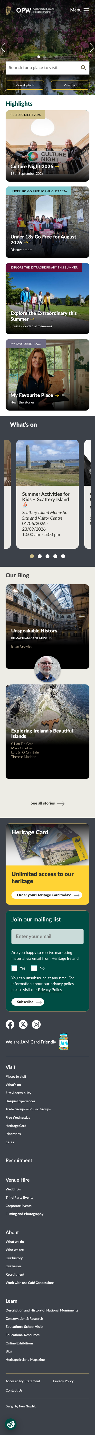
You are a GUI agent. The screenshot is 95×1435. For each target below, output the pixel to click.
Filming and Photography (24, 1214)
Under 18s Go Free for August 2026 (43, 240)
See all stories (43, 803)
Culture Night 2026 (31, 166)
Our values (13, 1266)
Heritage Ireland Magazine (25, 1360)
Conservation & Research (24, 1319)
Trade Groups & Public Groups (28, 1109)
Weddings (13, 1189)
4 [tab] (56, 56)
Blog (9, 1351)
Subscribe (25, 1002)
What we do (15, 1242)
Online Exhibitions (19, 1343)
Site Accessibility (18, 1093)
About (12, 1232)
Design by (21, 1406)
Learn (11, 1301)
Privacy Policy (50, 990)
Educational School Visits (24, 1327)
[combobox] (43, 67)
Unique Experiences (20, 1101)
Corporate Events (18, 1206)
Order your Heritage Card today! (44, 895)
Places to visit (16, 1076)
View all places (25, 85)
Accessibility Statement (23, 1381)
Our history (14, 1258)
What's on (23, 425)
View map (70, 85)
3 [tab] (50, 56)
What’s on (13, 1085)
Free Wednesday (18, 1117)
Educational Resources (22, 1335)
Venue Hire (18, 1180)
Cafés (10, 1142)
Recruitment (19, 1160)
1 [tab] (39, 56)
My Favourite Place (31, 395)
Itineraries (13, 1134)
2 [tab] (45, 56)
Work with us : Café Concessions (30, 1283)
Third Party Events (19, 1197)
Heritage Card (16, 1126)
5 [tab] (63, 556)
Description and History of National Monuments (42, 1310)
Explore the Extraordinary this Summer (43, 316)
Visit (10, 1067)
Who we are (15, 1250)
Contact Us (14, 1390)
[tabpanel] (47, 47)
